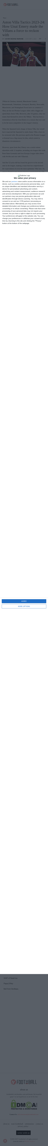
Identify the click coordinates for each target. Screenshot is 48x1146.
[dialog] (24, 573)
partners (14, 181)
